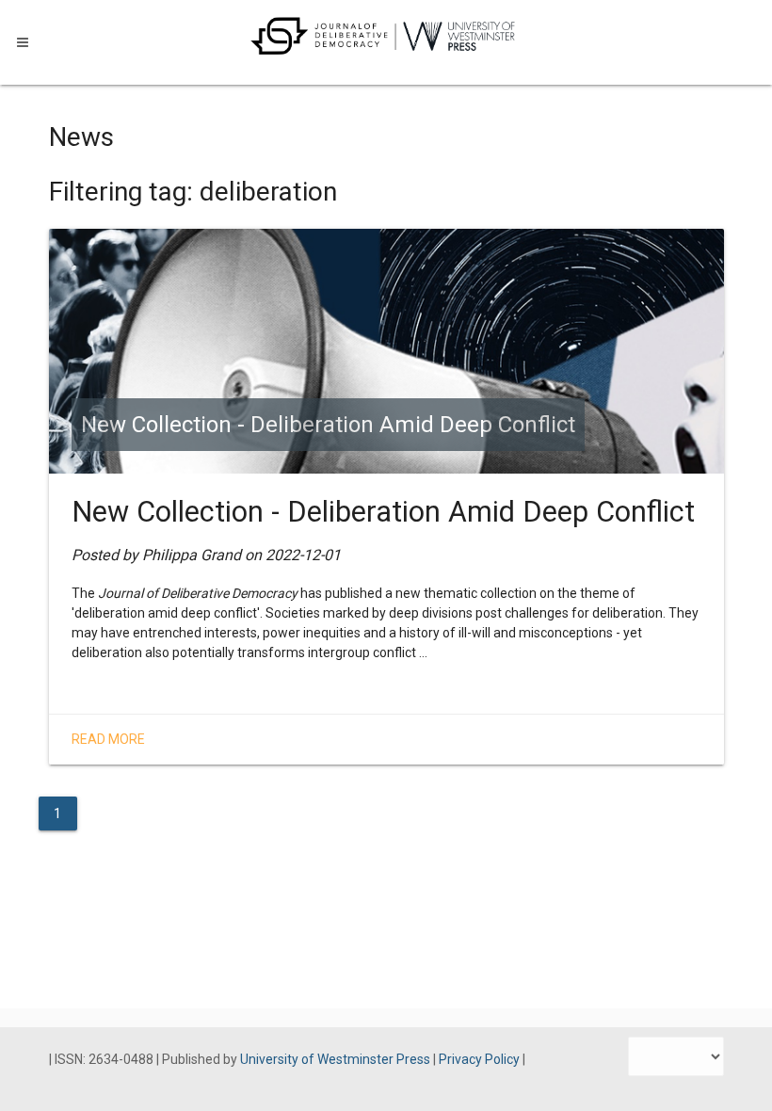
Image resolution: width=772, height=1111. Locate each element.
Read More (108, 739)
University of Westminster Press (336, 1059)
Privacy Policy (481, 1059)
